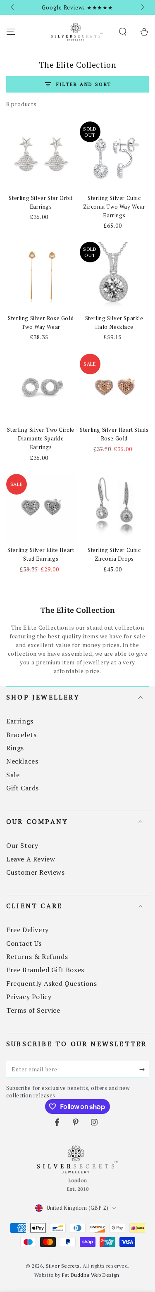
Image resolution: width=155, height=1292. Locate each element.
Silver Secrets (63, 1266)
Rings (15, 747)
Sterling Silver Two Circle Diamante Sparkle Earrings (40, 438)
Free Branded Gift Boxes (45, 969)
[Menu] (10, 32)
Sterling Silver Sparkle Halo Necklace (114, 322)
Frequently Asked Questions (51, 983)
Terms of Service (33, 1010)
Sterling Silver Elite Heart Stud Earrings (40, 554)
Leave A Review (30, 859)
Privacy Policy (28, 996)
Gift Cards (22, 787)
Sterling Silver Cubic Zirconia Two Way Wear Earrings (114, 206)
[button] (123, 32)
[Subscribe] (144, 1070)
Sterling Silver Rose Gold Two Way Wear (41, 322)
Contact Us (24, 943)
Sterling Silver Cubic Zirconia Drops (114, 554)
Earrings (19, 721)
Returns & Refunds (37, 956)
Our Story (22, 845)
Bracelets (21, 734)
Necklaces (22, 761)
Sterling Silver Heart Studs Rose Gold (114, 434)
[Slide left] (13, 7)
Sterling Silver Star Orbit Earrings (41, 202)
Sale (12, 774)
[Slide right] (142, 7)
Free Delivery (27, 929)
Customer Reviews (35, 872)
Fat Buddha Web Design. (91, 1275)
